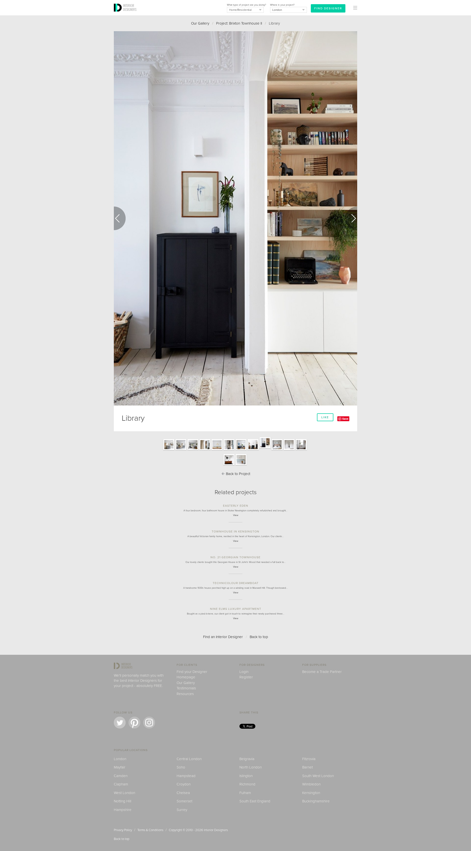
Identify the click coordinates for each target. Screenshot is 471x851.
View (235, 515)
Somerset (184, 801)
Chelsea (183, 793)
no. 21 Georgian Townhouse (235, 557)
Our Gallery (200, 23)
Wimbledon (311, 784)
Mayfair (119, 767)
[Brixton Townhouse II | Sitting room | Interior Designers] (241, 450)
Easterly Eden (235, 505)
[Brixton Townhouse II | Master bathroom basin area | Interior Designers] (229, 465)
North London (250, 767)
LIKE (325, 417)
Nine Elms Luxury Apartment (235, 609)
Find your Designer (192, 672)
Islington (246, 776)
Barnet (307, 767)
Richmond (247, 784)
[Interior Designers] (118, 14)
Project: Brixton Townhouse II (239, 23)
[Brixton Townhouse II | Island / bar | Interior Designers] (168, 450)
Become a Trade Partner (322, 672)
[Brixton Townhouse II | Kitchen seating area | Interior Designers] (192, 450)
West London (124, 793)
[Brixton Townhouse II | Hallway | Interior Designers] (229, 450)
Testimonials (186, 688)
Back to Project (237, 474)
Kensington (311, 793)
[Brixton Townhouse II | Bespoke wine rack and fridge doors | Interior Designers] (204, 450)
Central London (189, 759)
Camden (121, 776)
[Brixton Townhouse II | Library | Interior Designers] (265, 448)
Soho (181, 767)
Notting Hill (122, 801)
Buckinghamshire (316, 801)
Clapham (121, 784)
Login (244, 672)
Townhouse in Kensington (235, 531)
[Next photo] (351, 218)
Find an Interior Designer (223, 637)
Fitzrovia (308, 759)
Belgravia (246, 759)
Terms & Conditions (150, 830)
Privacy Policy (123, 830)
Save (345, 418)
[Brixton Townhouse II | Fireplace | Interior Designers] (253, 450)
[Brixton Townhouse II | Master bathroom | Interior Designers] (301, 450)
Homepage (186, 677)
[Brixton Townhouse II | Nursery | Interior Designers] (241, 465)
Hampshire (122, 810)
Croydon (184, 784)
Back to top (259, 637)
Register (246, 677)
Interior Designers (216, 830)
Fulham (245, 793)
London (120, 759)
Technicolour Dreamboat (236, 583)
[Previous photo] (120, 218)
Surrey (182, 810)
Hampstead (186, 776)
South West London (318, 776)
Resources (185, 694)
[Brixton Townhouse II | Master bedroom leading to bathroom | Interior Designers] (289, 450)
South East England (254, 801)
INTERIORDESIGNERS (129, 7)
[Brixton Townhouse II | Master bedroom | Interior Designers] (277, 450)
